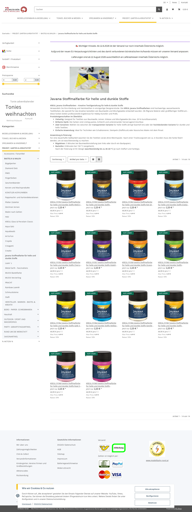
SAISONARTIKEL (11, 336)
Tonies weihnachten (20, 110)
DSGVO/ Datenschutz (43, 504)
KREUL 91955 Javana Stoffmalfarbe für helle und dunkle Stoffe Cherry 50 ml (65, 263)
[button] (167, 9)
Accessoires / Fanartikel (14, 153)
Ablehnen (152, 503)
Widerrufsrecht (64, 468)
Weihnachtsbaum (14, 120)
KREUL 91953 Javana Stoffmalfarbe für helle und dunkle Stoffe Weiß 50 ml (65, 203)
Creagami (9, 246)
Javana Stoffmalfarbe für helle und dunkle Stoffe (20, 257)
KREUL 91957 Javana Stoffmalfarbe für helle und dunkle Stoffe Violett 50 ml (101, 263)
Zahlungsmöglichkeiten (26, 449)
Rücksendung (22, 475)
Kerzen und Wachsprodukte (17, 187)
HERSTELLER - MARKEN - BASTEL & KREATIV (20, 303)
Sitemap (61, 454)
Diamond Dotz (11, 168)
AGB (59, 449)
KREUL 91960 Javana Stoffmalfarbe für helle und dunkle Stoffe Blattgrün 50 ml (173, 263)
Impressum (26, 504)
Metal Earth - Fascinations (16, 268)
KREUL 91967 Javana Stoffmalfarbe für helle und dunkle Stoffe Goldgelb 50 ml (173, 324)
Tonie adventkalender (22, 101)
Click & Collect (22, 454)
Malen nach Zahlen (13, 212)
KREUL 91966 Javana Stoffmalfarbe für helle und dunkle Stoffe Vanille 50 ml (137, 324)
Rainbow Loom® (12, 287)
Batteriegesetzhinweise (67, 463)
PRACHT (8, 282)
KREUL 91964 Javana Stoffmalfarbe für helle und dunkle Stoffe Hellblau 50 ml (102, 324)
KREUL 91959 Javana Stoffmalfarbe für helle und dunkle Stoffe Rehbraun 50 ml (101, 203)
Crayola (8, 241)
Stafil (7, 297)
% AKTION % (7, 341)
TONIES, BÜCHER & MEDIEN (14, 138)
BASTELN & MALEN (12, 158)
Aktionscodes (22, 471)
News (174, 2)
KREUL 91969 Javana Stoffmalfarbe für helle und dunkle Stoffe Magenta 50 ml (101, 384)
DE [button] (164, 2)
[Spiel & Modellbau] (15, 9)
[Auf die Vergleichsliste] (71, 173)
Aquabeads (10, 231)
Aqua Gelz (9, 226)
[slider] (3, 84)
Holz (7, 216)
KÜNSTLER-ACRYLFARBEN (16, 192)
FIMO (7, 173)
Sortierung (57, 159)
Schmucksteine (11, 292)
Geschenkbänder (12, 183)
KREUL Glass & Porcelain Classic (19, 221)
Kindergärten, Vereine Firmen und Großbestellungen (31, 464)
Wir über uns (22, 445)
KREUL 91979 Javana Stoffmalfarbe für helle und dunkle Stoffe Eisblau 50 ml (173, 203)
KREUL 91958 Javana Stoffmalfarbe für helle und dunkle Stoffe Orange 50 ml (137, 263)
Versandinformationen (26, 458)
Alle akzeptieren (152, 489)
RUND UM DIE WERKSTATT (15, 331)
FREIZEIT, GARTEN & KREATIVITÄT (16, 148)
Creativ (8, 250)
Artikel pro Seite (77, 159)
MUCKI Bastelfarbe (13, 273)
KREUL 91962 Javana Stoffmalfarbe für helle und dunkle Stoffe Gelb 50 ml (65, 324)
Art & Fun (9, 236)
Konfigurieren (152, 496)
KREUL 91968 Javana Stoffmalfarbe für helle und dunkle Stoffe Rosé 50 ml (65, 384)
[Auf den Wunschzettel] (77, 173)
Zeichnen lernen (12, 207)
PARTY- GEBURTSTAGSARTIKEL (17, 327)
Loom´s (8, 263)
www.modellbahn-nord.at (157, 460)
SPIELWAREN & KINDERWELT (14, 143)
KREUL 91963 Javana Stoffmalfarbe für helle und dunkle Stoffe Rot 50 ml (137, 203)
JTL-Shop (178, 509)
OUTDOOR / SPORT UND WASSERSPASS (14, 320)
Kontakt (184, 2)
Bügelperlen (10, 163)
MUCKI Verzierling (13, 277)
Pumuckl (29, 118)
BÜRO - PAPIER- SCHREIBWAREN (18, 309)
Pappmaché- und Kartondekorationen (21, 197)
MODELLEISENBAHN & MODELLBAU (17, 133)
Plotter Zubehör (12, 202)
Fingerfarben (11, 178)
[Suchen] (159, 9)
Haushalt (8, 314)
